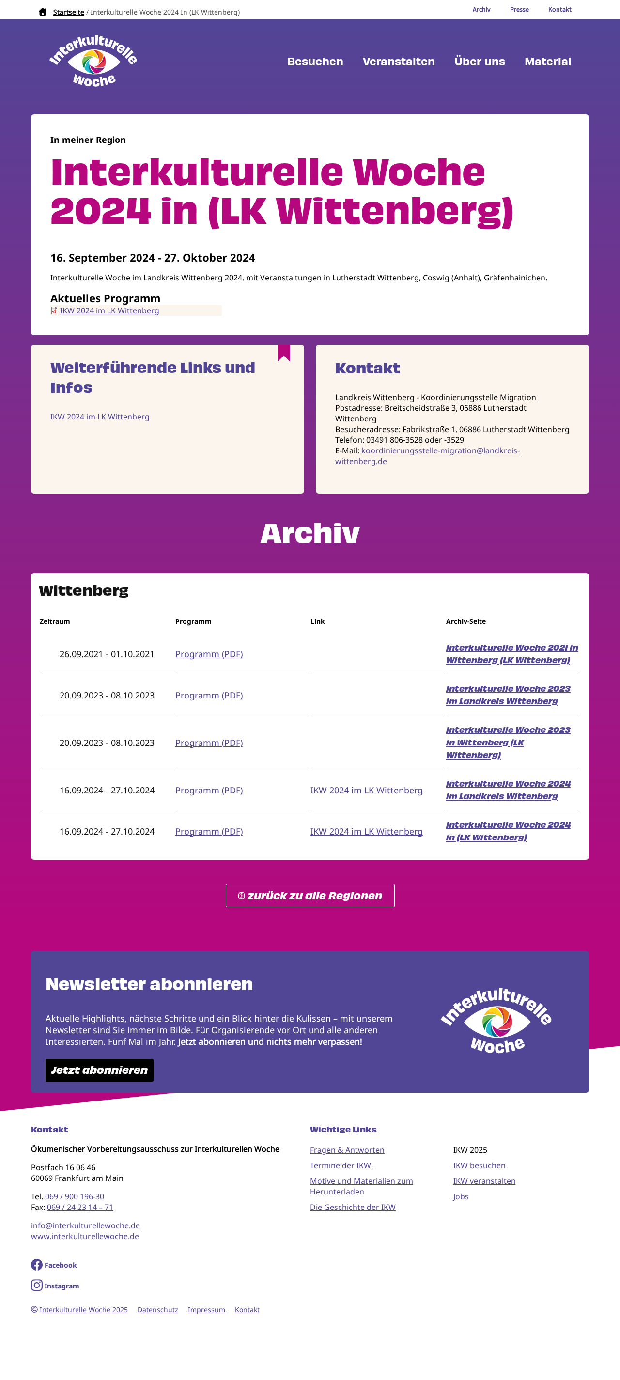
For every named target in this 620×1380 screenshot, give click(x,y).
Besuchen (315, 61)
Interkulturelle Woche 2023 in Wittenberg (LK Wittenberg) (508, 742)
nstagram (63, 1285)
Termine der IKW (341, 1165)
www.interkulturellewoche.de (85, 1236)
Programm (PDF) (209, 654)
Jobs (461, 1196)
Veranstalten (399, 61)
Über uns (479, 61)
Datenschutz (158, 1309)
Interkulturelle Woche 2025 (84, 1309)
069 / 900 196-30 (74, 1196)
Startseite (68, 11)
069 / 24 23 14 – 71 (80, 1207)
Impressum (206, 1309)
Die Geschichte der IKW (353, 1207)
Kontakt (247, 1309)
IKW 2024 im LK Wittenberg (109, 310)
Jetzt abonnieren (99, 1070)
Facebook (61, 1265)
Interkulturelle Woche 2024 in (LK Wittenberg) (508, 831)
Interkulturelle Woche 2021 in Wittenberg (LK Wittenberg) (512, 654)
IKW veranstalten (484, 1181)
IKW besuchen (479, 1165)
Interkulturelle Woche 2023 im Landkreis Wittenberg (508, 695)
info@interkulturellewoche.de (85, 1225)
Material (548, 61)
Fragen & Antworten (347, 1150)
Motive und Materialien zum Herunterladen (361, 1186)
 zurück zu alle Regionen (310, 895)
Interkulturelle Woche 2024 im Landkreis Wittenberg (508, 790)
